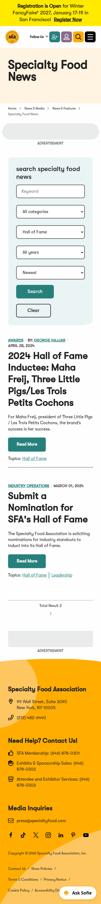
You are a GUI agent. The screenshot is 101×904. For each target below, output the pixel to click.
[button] (66, 36)
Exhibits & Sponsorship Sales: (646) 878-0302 (50, 766)
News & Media (34, 108)
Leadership (61, 575)
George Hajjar (49, 340)
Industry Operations (28, 486)
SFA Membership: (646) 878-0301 (48, 753)
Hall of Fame (34, 458)
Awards (15, 340)
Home (12, 108)
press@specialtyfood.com (41, 820)
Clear (33, 310)
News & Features (64, 108)
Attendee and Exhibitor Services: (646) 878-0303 (53, 782)
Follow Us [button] (37, 37)
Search (35, 291)
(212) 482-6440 (31, 717)
